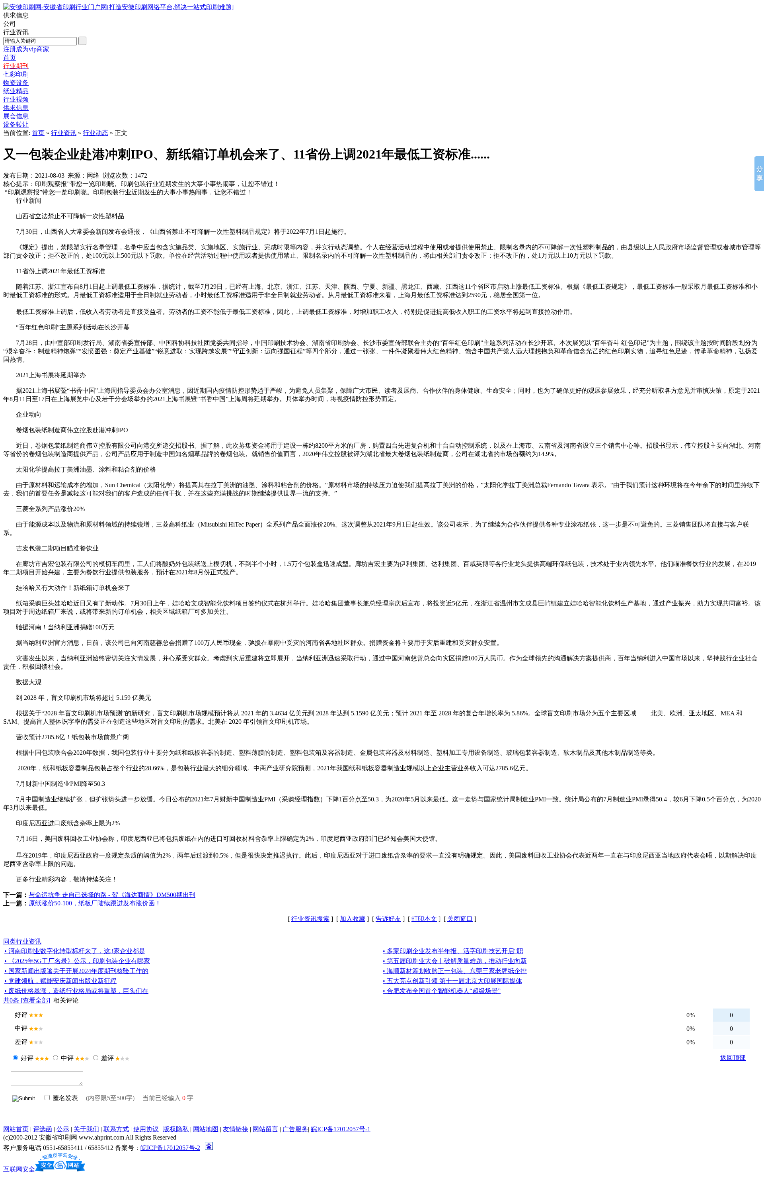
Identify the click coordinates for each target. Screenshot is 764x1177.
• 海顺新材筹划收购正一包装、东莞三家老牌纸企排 (455, 970)
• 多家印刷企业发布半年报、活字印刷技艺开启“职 (453, 951)
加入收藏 (352, 918)
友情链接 (235, 1129)
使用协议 (146, 1129)
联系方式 (116, 1129)
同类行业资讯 (22, 941)
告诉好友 (388, 918)
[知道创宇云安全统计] (60, 1169)
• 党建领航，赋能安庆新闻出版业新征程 (60, 980)
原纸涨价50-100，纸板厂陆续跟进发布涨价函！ (95, 903)
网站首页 (16, 1129)
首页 (38, 132)
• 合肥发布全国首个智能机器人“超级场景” (442, 990)
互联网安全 (19, 1169)
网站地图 (205, 1129)
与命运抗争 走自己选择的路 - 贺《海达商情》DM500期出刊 (112, 894)
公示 (63, 1129)
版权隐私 (176, 1129)
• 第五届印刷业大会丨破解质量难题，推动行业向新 (455, 961)
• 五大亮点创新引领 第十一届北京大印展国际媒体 (452, 980)
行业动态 (95, 132)
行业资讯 (63, 132)
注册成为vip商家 (26, 49)
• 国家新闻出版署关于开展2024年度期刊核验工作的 (76, 970)
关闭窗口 (460, 918)
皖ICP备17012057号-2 (170, 1147)
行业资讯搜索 (310, 918)
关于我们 (86, 1129)
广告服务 (295, 1129)
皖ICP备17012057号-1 (340, 1129)
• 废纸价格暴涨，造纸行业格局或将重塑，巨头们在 (76, 990)
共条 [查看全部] (26, 1000)
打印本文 (424, 918)
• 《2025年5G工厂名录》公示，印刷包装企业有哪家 (77, 961)
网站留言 (265, 1129)
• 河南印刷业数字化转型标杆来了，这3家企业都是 (74, 951)
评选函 (42, 1129)
